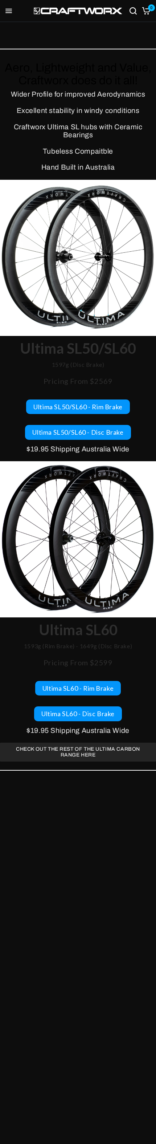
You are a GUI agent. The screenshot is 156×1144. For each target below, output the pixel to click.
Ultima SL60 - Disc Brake (78, 714)
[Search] (133, 11)
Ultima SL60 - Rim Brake (78, 688)
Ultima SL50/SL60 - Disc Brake (77, 432)
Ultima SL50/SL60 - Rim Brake (77, 407)
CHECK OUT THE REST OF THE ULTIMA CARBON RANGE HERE (78, 752)
